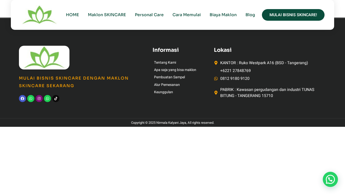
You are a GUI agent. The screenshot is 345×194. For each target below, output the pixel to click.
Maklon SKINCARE (107, 14)
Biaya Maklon (223, 14)
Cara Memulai (187, 14)
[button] (330, 179)
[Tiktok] (55, 98)
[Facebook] (22, 98)
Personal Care (149, 14)
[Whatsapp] (30, 98)
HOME (72, 14)
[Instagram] (39, 98)
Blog (250, 14)
